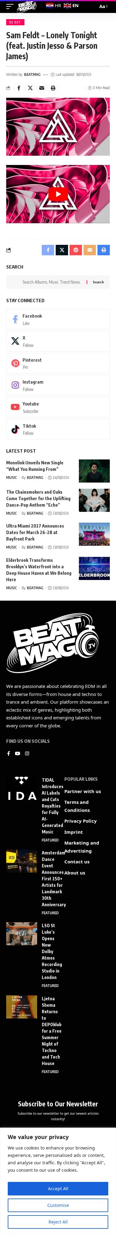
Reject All (58, 1222)
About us (74, 873)
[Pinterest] (58, 363)
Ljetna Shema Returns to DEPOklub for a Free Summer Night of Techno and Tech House (52, 1031)
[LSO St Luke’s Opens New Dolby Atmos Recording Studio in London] (21, 933)
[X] (58, 341)
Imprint (73, 832)
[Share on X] (30, 88)
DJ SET (15, 22)
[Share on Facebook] (19, 88)
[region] (58, 1181)
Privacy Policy (80, 821)
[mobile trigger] (11, 6)
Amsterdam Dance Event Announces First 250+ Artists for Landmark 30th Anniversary (54, 878)
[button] (53, 88)
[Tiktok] (58, 429)
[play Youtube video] (58, 194)
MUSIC (11, 477)
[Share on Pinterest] (76, 250)
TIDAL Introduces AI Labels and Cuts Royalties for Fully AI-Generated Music (52, 805)
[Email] (42, 88)
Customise (58, 1205)
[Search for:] (52, 282)
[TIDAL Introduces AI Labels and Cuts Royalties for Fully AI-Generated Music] (21, 788)
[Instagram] (58, 385)
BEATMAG (32, 74)
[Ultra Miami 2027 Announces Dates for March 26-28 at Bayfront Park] (94, 534)
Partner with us (82, 791)
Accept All (58, 1188)
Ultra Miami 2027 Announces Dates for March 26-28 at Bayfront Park (35, 532)
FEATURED (50, 840)
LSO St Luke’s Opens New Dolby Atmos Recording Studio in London (52, 951)
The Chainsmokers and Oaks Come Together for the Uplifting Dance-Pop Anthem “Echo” (38, 498)
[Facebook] (58, 319)
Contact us (76, 861)
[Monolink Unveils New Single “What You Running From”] (94, 471)
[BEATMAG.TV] (27, 6)
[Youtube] (58, 407)
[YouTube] (17, 754)
